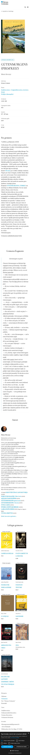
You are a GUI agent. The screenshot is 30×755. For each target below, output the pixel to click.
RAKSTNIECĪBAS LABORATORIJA (16, 492)
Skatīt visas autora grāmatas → (9, 516)
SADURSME (19, 616)
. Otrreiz (10, 503)
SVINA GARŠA (5, 505)
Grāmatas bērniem (7, 717)
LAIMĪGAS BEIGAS (7, 553)
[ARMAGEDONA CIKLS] (7, 631)
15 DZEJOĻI (5, 616)
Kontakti (4, 703)
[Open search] (25, 7)
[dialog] (15, 743)
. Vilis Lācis (11, 496)
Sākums (3, 696)
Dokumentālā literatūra (8, 713)
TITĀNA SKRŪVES (7, 513)
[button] (28, 6)
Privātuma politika (15, 737)
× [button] (28, 733)
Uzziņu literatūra (6, 715)
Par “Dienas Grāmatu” (8, 701)
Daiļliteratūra (5, 90)
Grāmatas (4, 698)
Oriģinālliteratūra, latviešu (19, 90)
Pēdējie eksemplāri (7, 94)
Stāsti (3, 92)
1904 (17, 645)
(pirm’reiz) (11, 500)
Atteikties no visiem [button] (21, 746)
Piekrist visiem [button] (7, 746)
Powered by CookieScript (15, 753)
